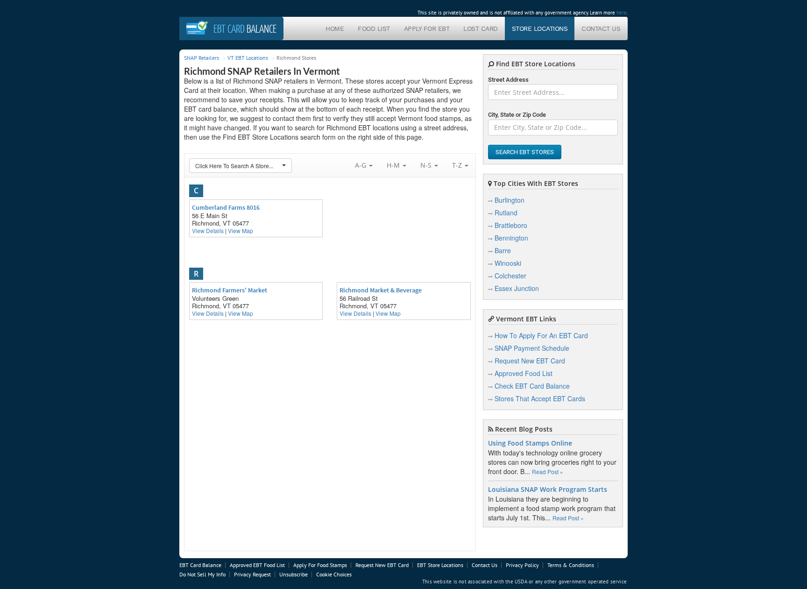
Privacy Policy (522, 564)
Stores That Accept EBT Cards (540, 398)
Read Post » (547, 471)
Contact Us (600, 28)
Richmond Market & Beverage (381, 290)
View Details (208, 230)
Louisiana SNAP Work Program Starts (547, 489)
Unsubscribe (293, 574)
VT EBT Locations (247, 57)
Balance (244, 28)
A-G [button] (361, 165)
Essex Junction (517, 288)
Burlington (509, 200)
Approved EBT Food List (257, 564)
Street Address (508, 79)
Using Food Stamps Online (530, 443)
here (621, 12)
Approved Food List (523, 373)
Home (335, 28)
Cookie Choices (334, 574)
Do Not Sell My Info (202, 574)
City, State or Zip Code (517, 114)
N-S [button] (426, 165)
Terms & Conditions (570, 564)
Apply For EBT (427, 28)
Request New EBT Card (530, 360)
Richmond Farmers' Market (229, 290)
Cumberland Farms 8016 (226, 207)
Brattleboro (511, 225)
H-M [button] (394, 165)
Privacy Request (252, 574)
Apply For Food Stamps (320, 564)
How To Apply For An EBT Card (541, 335)
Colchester (510, 275)
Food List (374, 28)
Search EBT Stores (525, 152)
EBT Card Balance (200, 564)
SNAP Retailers (201, 57)
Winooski (508, 263)
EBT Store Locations (440, 564)
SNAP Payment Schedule (532, 348)
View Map (240, 230)
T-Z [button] (458, 165)
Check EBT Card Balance (532, 385)
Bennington (511, 237)
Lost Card (480, 28)
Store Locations (540, 28)
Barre (503, 250)
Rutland (506, 212)
